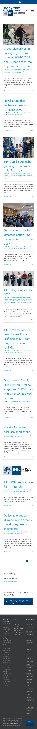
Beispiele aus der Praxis (14, 299)
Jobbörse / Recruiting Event (18, 300)
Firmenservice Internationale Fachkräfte (18, 113)
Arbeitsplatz (30, 631)
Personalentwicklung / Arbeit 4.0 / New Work (18, 71)
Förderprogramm (30, 672)
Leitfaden (29, 692)
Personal (29, 713)
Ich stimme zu (30, 723)
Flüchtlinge (30, 667)
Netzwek (29, 704)
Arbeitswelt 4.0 (30, 635)
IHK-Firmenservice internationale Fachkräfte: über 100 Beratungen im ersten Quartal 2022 (18, 338)
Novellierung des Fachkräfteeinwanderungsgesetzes (17, 105)
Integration (30, 679)
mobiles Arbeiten (29, 696)
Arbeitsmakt (30, 628)
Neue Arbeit (30, 707)
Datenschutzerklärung (10, 723)
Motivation (30, 701)
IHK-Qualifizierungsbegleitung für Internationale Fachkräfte (18, 166)
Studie (29, 302)
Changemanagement (30, 663)
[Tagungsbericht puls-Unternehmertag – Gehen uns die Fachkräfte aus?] (18, 215)
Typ (5, 304)
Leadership (30, 688)
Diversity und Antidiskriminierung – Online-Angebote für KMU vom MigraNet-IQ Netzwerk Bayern (18, 389)
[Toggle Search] (26, 11)
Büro (28, 655)
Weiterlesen (7, 90)
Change (29, 658)
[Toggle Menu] (32, 11)
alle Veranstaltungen (10, 582)
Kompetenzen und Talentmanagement (18, 71)
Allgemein (13, 69)
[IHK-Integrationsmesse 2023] (18, 278)
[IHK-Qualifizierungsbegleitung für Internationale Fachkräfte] (18, 147)
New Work (29, 710)
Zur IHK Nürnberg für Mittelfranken (18, 626)
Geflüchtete (30, 676)
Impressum (17, 630)
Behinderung (29, 650)
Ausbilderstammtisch (30, 641)
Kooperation (29, 684)
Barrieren (29, 646)
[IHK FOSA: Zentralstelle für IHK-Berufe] (18, 471)
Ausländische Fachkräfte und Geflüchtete (20, 112)
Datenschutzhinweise (18, 634)
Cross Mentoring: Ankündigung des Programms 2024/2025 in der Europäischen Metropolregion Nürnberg (18, 57)
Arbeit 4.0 (29, 625)
